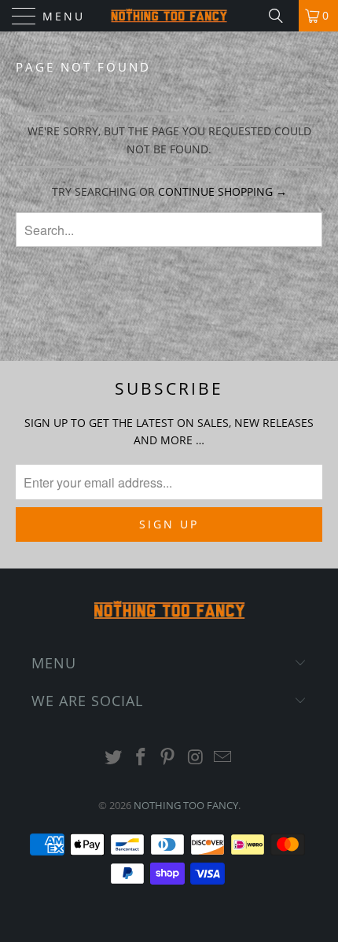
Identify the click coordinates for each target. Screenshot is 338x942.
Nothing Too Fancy (186, 805)
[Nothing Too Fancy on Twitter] (114, 757)
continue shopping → (222, 191)
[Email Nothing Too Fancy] (223, 757)
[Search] (281, 16)
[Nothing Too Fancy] (169, 15)
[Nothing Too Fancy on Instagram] (196, 757)
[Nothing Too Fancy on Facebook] (140, 757)
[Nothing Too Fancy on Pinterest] (168, 757)
